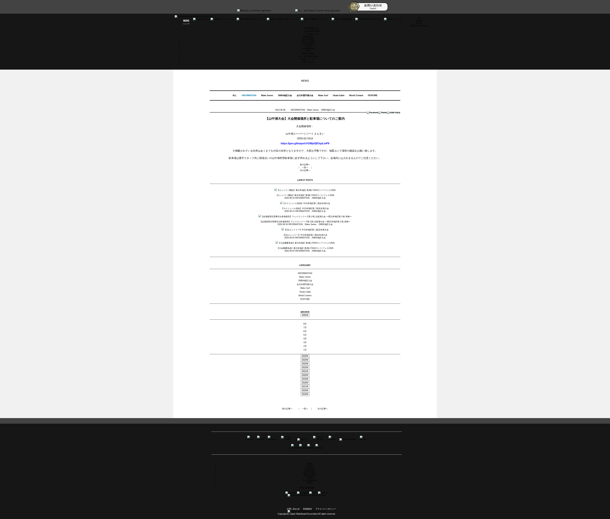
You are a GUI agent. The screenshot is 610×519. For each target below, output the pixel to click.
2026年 (305, 315)
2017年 (305, 386)
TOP (419, 18)
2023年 (305, 363)
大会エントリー (308, 59)
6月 (305, 331)
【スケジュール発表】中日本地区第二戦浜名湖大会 (305, 208)
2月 (305, 346)
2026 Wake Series (419, 25)
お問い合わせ (308, 62)
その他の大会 (311, 34)
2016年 (305, 390)
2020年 (305, 375)
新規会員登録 (308, 53)
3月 (305, 342)
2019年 (305, 379)
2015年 (305, 394)
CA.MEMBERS (308, 48)
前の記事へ (305, 164)
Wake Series (267, 95)
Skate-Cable (338, 95)
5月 (305, 335)
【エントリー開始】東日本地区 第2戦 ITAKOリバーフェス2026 (305, 195)
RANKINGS (308, 36)
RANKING (310, 468)
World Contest (356, 95)
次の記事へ (305, 170)
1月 (305, 349)
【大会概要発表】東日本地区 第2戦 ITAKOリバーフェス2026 (305, 248)
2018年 (305, 383)
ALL (235, 95)
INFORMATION (249, 95)
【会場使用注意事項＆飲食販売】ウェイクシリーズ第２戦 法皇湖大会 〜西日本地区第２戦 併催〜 (305, 221)
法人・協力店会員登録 (308, 56)
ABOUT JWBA (308, 41)
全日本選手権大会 (311, 31)
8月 (305, 324)
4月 (305, 338)
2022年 (305, 367)
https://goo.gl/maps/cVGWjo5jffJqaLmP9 (305, 143)
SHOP (308, 51)
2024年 (305, 360)
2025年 (305, 356)
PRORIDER (309, 471)
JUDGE (308, 46)
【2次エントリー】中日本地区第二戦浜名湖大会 (305, 235)
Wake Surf (323, 95)
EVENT (309, 466)
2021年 (305, 371)
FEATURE (372, 95)
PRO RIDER (308, 39)
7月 (305, 327)
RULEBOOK (308, 44)
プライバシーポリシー (325, 509)
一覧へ (305, 167)
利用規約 (307, 509)
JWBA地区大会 (311, 28)
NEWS (419, 21)
